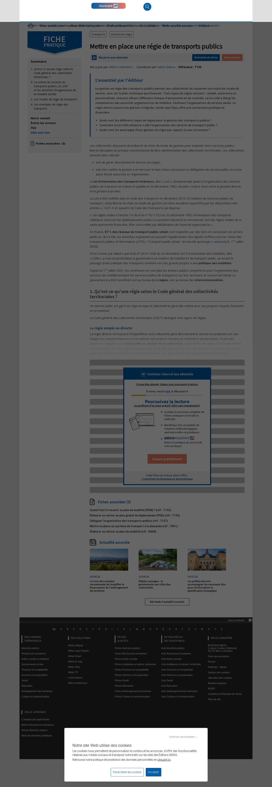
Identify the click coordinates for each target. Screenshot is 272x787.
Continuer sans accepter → (183, 736)
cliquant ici (164, 760)
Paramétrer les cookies (127, 772)
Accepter (153, 772)
